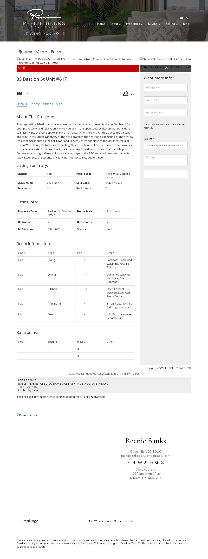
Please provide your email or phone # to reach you (164, 126)
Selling (170, 24)
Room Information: (34, 243)
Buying (153, 24)
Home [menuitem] (101, 24)
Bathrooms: (27, 332)
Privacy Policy (142, 521)
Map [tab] (59, 104)
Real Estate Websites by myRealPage (171, 521)
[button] (128, 462)
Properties (133, 24)
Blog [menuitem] (186, 24)
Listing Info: (27, 202)
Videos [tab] (48, 104)
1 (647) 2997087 (27, 387)
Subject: (148, 138)
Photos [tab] (35, 104)
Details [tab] (22, 104)
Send (165, 174)
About (114, 24)
